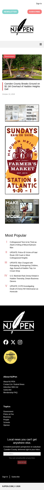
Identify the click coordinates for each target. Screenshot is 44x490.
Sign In (39, 4)
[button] (22, 27)
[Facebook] (5, 344)
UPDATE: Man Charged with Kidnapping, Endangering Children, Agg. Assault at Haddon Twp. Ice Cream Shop (24, 267)
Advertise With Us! (10, 387)
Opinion (6, 425)
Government (8, 411)
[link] (22, 113)
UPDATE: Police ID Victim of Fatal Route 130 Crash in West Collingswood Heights (23, 255)
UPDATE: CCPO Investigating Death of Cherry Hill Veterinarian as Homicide (24, 289)
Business (7, 417)
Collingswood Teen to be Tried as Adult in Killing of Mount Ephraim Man (23, 245)
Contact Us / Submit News (13, 384)
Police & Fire (8, 414)
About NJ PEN (9, 382)
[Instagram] (20, 344)
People (6, 420)
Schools (6, 422)
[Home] (20, 325)
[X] (13, 344)
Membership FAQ (10, 392)
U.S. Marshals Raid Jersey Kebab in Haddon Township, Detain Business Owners (24, 278)
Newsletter (10, 12)
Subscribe (34, 12)
